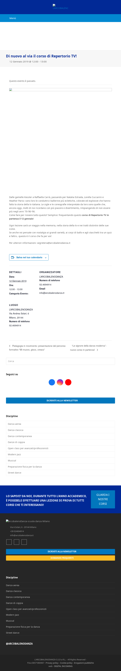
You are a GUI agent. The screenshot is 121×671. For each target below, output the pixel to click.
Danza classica (15, 430)
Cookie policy (66, 662)
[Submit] (112, 361)
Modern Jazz (14, 454)
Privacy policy (52, 662)
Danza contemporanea (20, 436)
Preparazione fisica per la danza (25, 466)
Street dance (14, 472)
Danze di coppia (16, 442)
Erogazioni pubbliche (84, 662)
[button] (11, 18)
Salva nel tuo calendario (29, 257)
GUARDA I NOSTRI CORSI (102, 499)
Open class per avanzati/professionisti (28, 448)
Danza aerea (14, 423)
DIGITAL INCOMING (63, 666)
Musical (12, 460)
